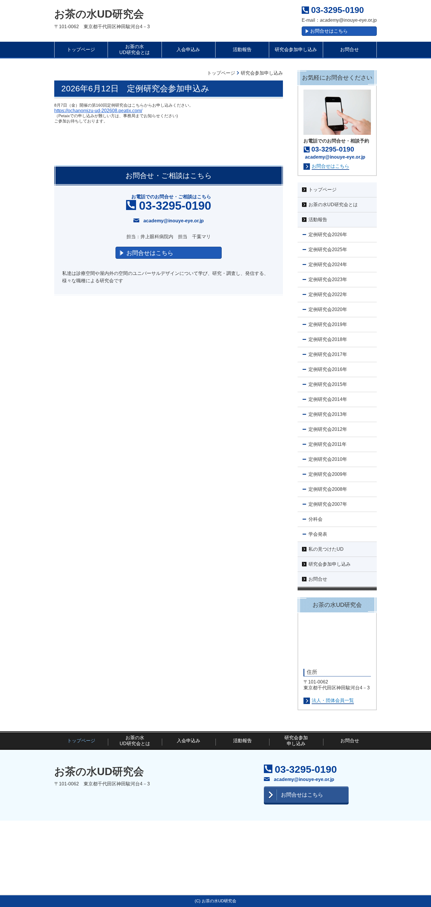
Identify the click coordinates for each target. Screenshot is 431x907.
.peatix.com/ (129, 110)
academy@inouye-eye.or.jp (348, 20)
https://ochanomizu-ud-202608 (85, 110)
